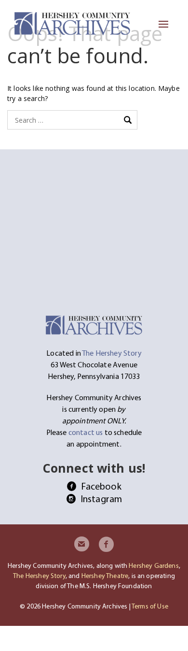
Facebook (101, 486)
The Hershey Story (39, 575)
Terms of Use (150, 606)
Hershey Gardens (153, 565)
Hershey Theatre (104, 575)
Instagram (101, 498)
